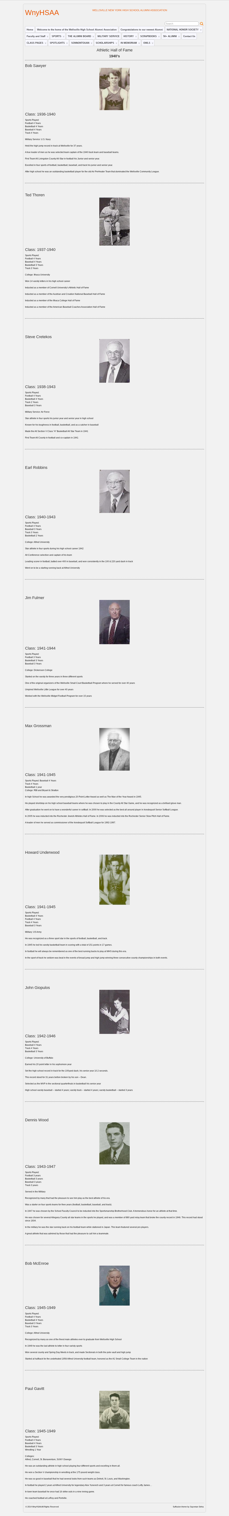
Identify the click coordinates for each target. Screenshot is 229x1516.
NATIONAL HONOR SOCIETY (183, 29)
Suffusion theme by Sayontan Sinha (188, 1507)
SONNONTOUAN (80, 43)
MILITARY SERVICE (109, 36)
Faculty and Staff (36, 36)
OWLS (146, 43)
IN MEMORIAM (129, 43)
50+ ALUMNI (170, 36)
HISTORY (128, 36)
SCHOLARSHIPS (105, 43)
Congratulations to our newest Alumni (142, 29)
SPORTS (56, 36)
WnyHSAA (42, 12)
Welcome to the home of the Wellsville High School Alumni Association (77, 29)
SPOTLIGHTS (57, 43)
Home (30, 29)
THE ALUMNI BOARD (79, 36)
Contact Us (189, 36)
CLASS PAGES (35, 43)
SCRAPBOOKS (148, 36)
